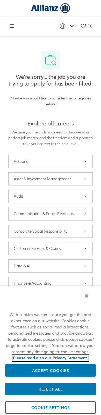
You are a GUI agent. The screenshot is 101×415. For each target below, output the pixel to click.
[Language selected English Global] (68, 26)
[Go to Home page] (50, 8)
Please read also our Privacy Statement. (50, 358)
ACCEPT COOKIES (50, 370)
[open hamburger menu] (12, 26)
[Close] (86, 296)
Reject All (51, 389)
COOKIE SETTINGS (50, 407)
